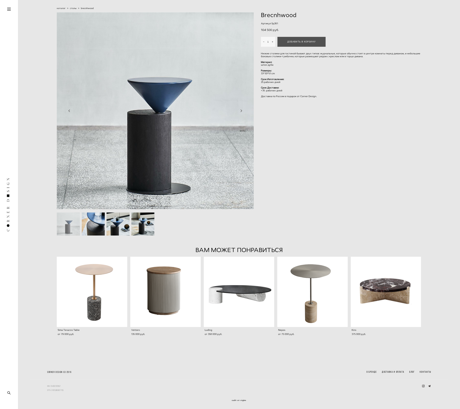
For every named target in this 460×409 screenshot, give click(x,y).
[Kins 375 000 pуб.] (386, 292)
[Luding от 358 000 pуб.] (239, 292)
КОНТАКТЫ (425, 372)
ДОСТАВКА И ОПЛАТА (393, 372)
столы (73, 8)
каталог (61, 8)
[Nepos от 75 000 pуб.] (312, 292)
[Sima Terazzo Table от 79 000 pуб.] (92, 292)
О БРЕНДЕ (372, 372)
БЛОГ (412, 372)
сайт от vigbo (239, 400)
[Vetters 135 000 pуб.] (165, 292)
